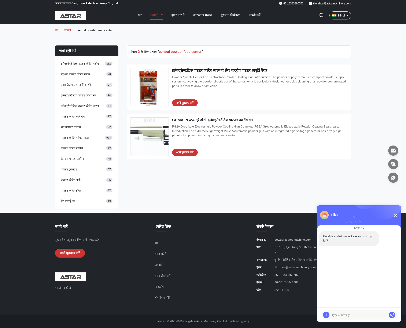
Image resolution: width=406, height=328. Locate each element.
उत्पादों (154, 15)
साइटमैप (159, 286)
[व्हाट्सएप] (393, 178)
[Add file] (326, 315)
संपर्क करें (255, 15)
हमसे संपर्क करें (162, 275)
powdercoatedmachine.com (292, 239)
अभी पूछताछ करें (184, 102)
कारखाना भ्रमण (202, 15)
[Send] (392, 315)
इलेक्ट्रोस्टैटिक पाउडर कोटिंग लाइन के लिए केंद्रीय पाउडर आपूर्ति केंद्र (219, 70)
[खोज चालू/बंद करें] (321, 15)
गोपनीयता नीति (162, 297)
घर (140, 15)
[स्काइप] (393, 164)
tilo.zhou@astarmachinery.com (332, 3)
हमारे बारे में (177, 15)
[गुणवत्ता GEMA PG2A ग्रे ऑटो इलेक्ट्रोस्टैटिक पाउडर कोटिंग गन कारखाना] (149, 136)
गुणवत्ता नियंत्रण (230, 15)
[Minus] (395, 215)
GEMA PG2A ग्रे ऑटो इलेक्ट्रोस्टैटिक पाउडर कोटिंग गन (212, 120)
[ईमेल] (393, 150)
